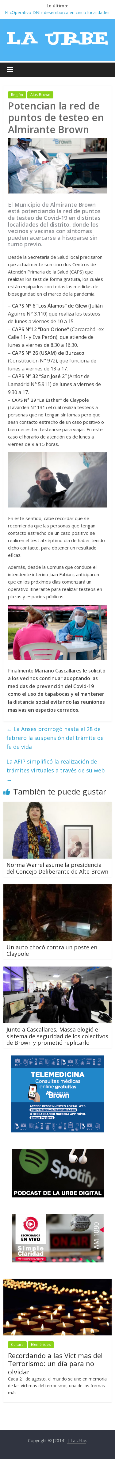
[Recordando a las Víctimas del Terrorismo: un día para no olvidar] (57, 1282)
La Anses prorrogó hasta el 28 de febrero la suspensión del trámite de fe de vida (55, 737)
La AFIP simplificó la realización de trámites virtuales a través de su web (55, 770)
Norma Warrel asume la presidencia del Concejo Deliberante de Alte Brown (57, 868)
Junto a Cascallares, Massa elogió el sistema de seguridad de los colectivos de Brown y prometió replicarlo (57, 1036)
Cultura (17, 1344)
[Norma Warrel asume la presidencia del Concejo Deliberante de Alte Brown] (57, 805)
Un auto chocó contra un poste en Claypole (51, 951)
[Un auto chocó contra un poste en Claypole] (57, 888)
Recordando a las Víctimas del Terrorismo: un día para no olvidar (55, 1363)
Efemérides (41, 1344)
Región (17, 94)
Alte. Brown (40, 94)
